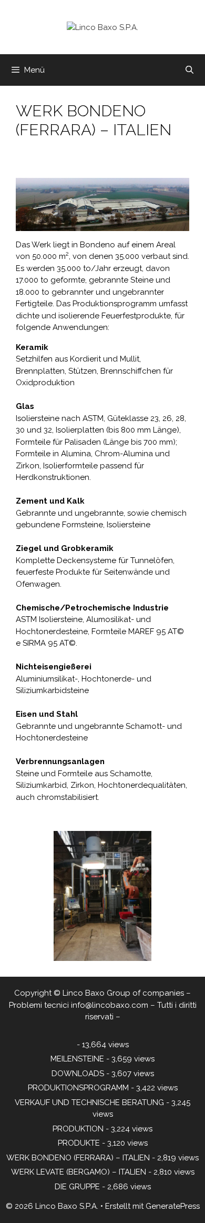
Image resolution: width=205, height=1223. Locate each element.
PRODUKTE (79, 1143)
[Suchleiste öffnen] (189, 70)
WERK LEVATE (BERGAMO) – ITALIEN (78, 1172)
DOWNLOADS (78, 1073)
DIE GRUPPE (77, 1186)
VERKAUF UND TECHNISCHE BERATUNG (89, 1102)
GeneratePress (173, 1206)
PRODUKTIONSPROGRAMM (78, 1087)
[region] (102, 896)
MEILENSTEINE (77, 1059)
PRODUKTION (78, 1129)
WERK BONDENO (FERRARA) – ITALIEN (78, 1157)
